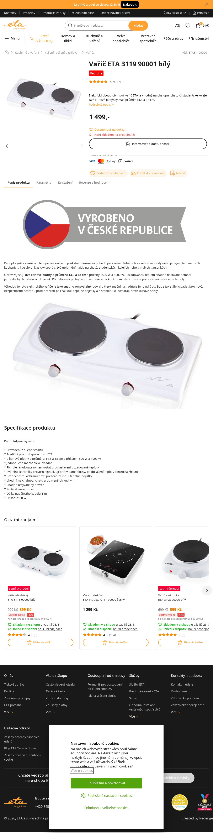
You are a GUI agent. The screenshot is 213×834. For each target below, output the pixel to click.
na (50, 629)
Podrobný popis (100, 104)
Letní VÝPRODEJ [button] (44, 38)
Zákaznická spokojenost (187, 705)
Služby (134, 675)
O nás (8, 675)
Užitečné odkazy (17, 728)
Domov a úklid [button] (68, 38)
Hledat (138, 25)
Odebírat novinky (176, 778)
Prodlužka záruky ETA (144, 691)
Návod (180, 173)
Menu (15, 38)
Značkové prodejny (17, 698)
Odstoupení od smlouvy (106, 675)
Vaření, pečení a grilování (62, 52)
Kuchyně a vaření (27, 52)
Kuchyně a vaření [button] (94, 38)
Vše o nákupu (56, 675)
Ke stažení (65, 182)
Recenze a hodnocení (94, 182)
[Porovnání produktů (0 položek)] (177, 25)
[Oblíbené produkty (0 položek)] (187, 25)
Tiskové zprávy (14, 684)
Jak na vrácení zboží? (102, 696)
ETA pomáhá (13, 705)
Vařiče (90, 52)
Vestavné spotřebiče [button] (148, 38)
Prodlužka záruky (53, 13)
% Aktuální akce (83, 13)
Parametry (43, 182)
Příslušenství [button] (198, 38)
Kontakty (10, 13)
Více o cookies (82, 770)
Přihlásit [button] (203, 13)
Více (7, 712)
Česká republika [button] (173, 13)
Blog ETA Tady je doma (20, 748)
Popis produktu (18, 182)
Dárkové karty (55, 691)
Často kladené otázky (60, 684)
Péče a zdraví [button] (174, 38)
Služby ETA (136, 684)
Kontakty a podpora (186, 675)
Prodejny (29, 13)
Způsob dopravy (57, 698)
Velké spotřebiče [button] (121, 38)
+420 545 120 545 (48, 806)
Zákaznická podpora (185, 698)
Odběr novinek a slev (115, 13)
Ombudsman (180, 691)
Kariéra (9, 691)
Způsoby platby (56, 705)
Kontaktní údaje (182, 684)
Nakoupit (130, 4)
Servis (133, 698)
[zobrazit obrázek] (6, 145)
